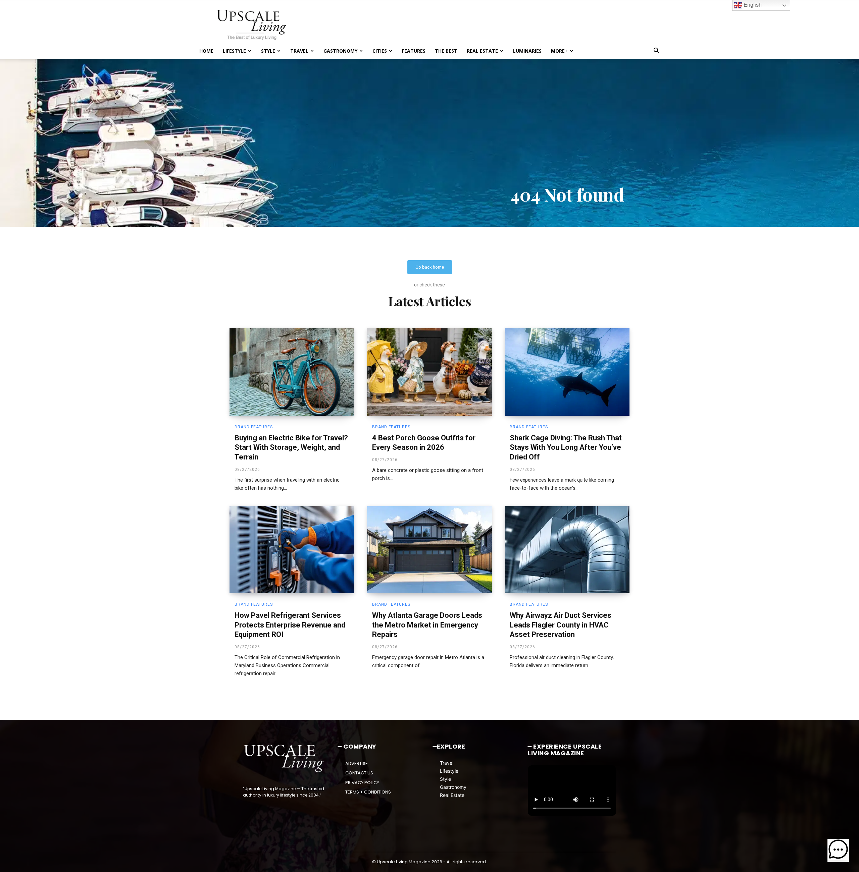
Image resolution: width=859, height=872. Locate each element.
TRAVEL (299, 51)
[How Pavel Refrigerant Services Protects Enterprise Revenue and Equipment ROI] (292, 549)
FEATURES (413, 51)
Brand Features (254, 427)
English (752, 5)
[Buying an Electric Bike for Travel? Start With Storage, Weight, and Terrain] (292, 372)
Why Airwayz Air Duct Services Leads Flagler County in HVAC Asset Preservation (560, 625)
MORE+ (559, 51)
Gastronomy (453, 787)
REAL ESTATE (482, 51)
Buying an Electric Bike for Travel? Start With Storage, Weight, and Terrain (291, 447)
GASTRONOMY (340, 51)
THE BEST (446, 51)
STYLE (268, 51)
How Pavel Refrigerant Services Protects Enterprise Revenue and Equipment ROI (290, 625)
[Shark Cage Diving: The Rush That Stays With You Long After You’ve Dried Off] (567, 372)
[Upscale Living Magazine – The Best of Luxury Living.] (284, 758)
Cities (379, 51)
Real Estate (452, 795)
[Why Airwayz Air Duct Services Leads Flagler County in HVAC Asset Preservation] (567, 549)
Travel (446, 763)
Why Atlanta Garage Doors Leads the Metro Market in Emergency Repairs (427, 625)
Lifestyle (449, 771)
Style (445, 779)
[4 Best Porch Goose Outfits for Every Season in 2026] (429, 372)
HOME (206, 51)
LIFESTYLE (234, 51)
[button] (656, 51)
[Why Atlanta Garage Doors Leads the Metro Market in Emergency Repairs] (429, 549)
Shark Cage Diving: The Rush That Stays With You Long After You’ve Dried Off (566, 447)
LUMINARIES (527, 51)
